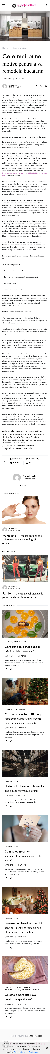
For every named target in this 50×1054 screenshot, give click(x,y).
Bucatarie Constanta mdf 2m (28, 431)
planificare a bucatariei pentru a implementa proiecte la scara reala (23, 441)
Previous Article (11, 493)
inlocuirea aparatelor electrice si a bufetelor (23, 434)
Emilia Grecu (12, 85)
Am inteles (33, 1052)
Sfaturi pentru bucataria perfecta (19, 445)
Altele (7, 709)
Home (5, 48)
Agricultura (10, 988)
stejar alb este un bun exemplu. (17, 448)
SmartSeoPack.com (35, 1036)
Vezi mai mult (20, 1052)
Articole (8, 642)
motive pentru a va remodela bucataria (21, 437)
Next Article (7, 551)
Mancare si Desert (12, 990)
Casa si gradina (20, 48)
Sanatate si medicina (31, 990)
